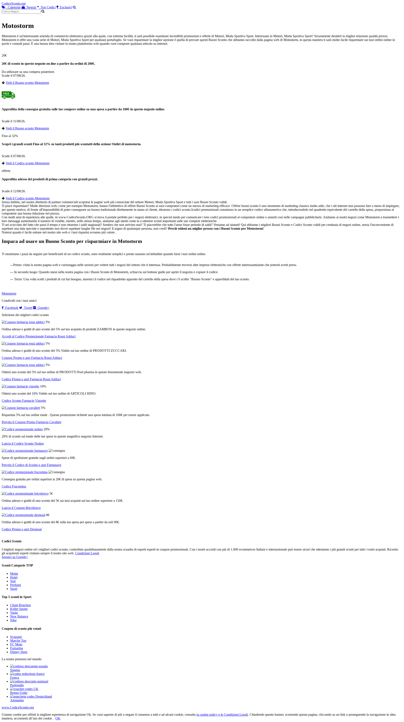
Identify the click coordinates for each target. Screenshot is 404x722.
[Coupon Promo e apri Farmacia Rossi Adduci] (23, 343)
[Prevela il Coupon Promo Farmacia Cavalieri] (21, 408)
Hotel (13, 577)
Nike (13, 620)
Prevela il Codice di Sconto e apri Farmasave (31, 465)
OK (57, 718)
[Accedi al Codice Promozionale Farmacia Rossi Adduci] (23, 322)
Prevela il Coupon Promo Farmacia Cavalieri (31, 422)
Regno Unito (18, 692)
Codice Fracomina (14, 486)
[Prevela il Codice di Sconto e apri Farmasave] (25, 450)
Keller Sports (19, 609)
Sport (13, 588)
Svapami (16, 637)
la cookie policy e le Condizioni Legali (222, 714)
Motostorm (9, 293)
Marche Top (18, 640)
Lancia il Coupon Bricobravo (21, 508)
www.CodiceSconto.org (18, 707)
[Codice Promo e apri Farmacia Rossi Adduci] (23, 365)
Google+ (42, 308)
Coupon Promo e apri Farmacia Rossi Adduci (32, 358)
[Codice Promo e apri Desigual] (23, 515)
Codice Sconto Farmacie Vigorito (24, 400)
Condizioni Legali (87, 553)
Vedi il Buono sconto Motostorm (27, 82)
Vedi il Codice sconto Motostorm (27, 163)
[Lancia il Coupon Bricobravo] (25, 493)
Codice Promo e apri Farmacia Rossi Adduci (31, 379)
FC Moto (16, 644)
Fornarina (16, 648)
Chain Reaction (20, 605)
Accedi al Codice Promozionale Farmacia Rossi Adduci (39, 336)
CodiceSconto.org (14, 3)
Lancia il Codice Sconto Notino (23, 443)
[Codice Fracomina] (25, 472)
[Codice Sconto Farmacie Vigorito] (20, 386)
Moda (14, 573)
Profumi (15, 585)
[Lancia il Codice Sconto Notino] (22, 429)
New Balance (19, 616)
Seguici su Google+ (15, 557)
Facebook (11, 308)
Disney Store (18, 652)
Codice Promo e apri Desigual (22, 529)
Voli (13, 581)
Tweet (27, 308)
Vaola (14, 612)
